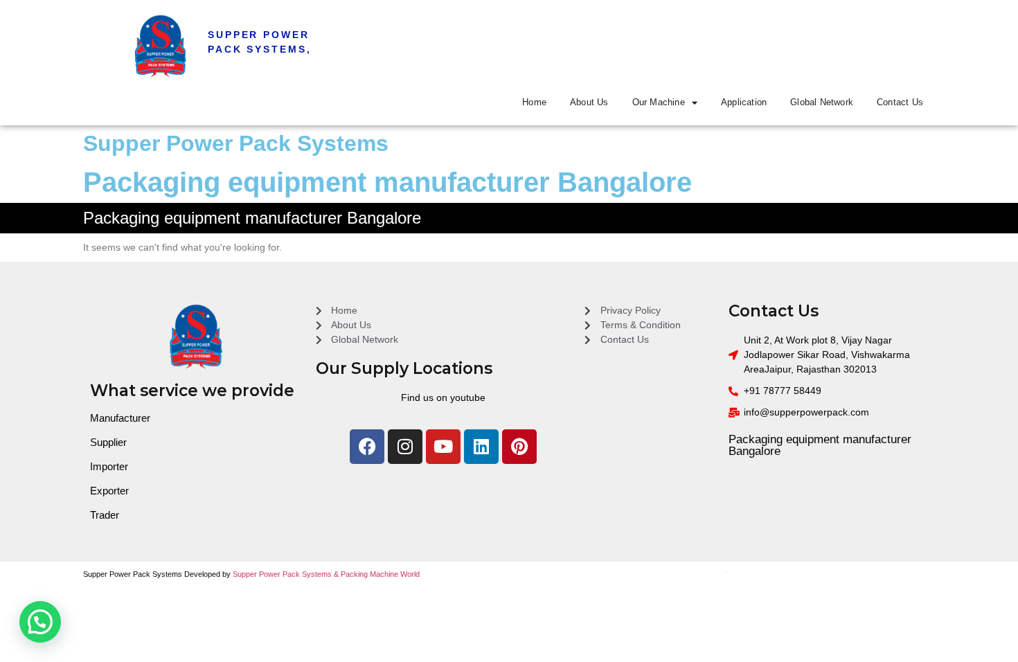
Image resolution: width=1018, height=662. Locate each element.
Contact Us (900, 102)
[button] (40, 622)
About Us (589, 102)
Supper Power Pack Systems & (287, 574)
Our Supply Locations (404, 368)
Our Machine (658, 102)
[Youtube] (443, 446)
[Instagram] (405, 446)
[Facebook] (367, 446)
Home (534, 102)
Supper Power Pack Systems (236, 143)
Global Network (821, 102)
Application (744, 102)
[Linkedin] (481, 446)
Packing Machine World (380, 574)
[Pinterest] (519, 446)
